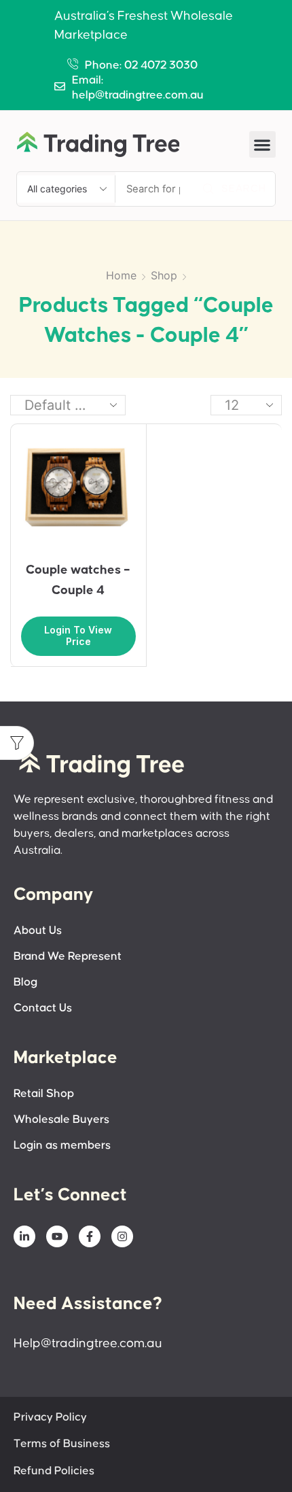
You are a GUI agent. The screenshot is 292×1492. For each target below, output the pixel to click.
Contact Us (43, 1008)
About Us (38, 931)
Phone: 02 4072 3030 (141, 65)
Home (121, 275)
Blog (25, 982)
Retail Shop (44, 1094)
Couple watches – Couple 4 (78, 580)
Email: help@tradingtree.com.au (138, 88)
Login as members (62, 1145)
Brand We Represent (68, 956)
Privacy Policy (50, 1417)
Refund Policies (54, 1471)
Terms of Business (62, 1444)
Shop (164, 275)
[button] (262, 144)
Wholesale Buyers (61, 1120)
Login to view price (78, 635)
